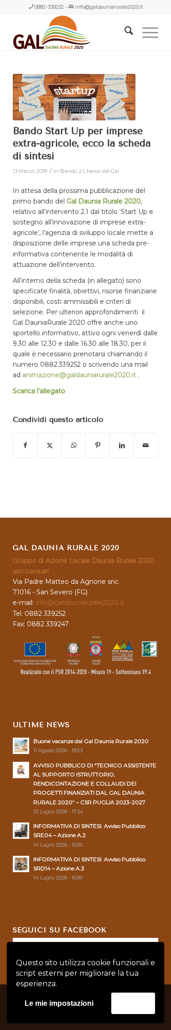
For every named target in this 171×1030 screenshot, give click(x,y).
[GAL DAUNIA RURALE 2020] (71, 32)
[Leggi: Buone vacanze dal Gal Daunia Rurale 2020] (21, 746)
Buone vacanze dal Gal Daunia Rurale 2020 (91, 741)
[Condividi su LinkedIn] (122, 445)
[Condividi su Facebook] (25, 445)
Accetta (133, 1003)
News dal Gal (103, 171)
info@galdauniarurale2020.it (109, 7)
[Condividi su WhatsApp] (74, 445)
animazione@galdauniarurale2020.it (79, 375)
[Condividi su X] (50, 445)
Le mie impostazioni (59, 1003)
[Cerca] (124, 32)
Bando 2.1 (72, 171)
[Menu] (145, 32)
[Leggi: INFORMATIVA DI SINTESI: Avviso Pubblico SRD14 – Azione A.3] (21, 864)
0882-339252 (49, 7)
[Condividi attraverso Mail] (146, 445)
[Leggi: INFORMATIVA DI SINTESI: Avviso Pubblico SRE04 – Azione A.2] (21, 830)
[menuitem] (124, 32)
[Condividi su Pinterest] (97, 445)
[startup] (74, 97)
